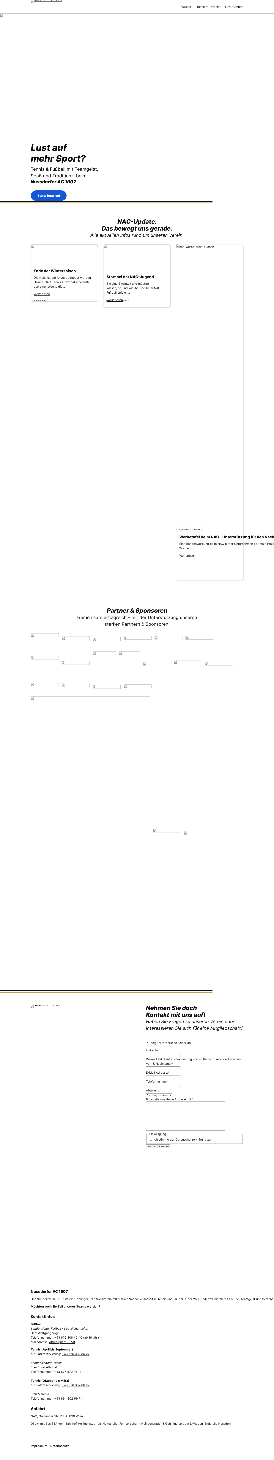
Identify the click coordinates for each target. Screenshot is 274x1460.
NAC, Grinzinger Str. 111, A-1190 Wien (57, 1416)
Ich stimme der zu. (182, 1139)
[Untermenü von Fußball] (192, 7)
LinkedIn (152, 1050)
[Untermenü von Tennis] (207, 7)
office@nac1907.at (62, 1342)
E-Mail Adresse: (157, 1072)
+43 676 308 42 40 (68, 1337)
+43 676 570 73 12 (67, 1372)
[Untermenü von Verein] (221, 7)
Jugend (123, 300)
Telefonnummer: (157, 1081)
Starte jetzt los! (48, 195)
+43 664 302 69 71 (68, 1398)
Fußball (109, 300)
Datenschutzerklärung (190, 1139)
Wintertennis (39, 300)
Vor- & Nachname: (159, 1063)
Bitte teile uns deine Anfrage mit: (169, 1099)
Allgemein (183, 529)
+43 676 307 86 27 (75, 1354)
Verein (197, 529)
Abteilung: (154, 1090)
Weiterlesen (187, 555)
